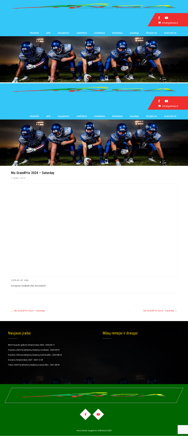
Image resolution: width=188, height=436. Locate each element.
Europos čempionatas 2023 (20, 359)
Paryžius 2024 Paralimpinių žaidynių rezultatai (28, 349)
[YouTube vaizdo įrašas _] (94, 229)
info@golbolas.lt (170, 22)
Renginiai (117, 33)
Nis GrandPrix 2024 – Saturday (28, 310)
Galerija (134, 33)
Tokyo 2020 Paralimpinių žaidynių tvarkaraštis (28, 364)
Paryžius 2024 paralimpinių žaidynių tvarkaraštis (29, 354)
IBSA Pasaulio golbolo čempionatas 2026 (26, 344)
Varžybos (82, 33)
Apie (48, 33)
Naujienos (63, 33)
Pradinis (34, 33)
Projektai (151, 33)
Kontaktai (170, 33)
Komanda (99, 33)
